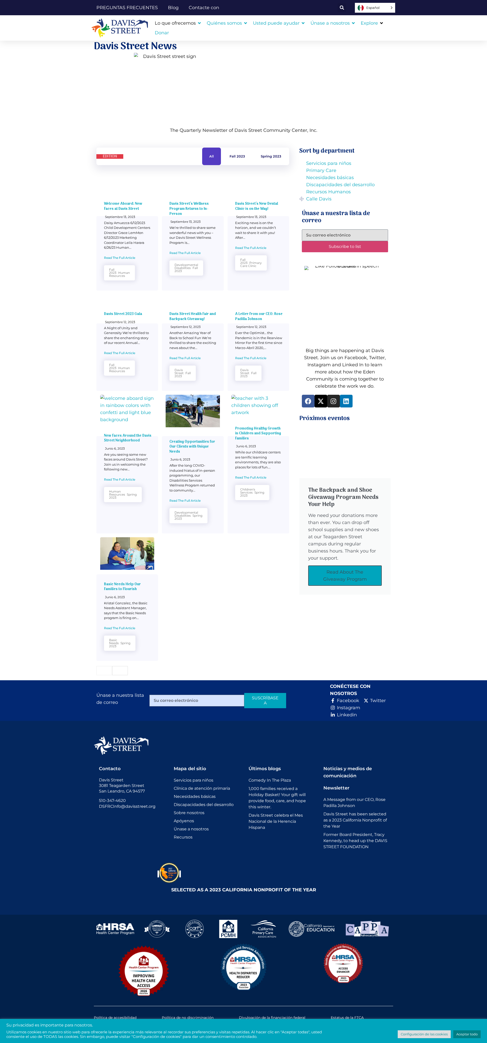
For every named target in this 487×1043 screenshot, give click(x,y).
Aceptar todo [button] (467, 1034)
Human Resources (119, 274)
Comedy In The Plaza (270, 780)
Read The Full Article (119, 258)
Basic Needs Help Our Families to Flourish (122, 586)
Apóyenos (184, 820)
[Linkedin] (346, 401)
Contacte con (204, 7)
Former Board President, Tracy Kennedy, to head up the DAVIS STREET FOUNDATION (355, 840)
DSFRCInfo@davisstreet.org (127, 806)
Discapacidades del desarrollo (204, 804)
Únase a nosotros (191, 829)
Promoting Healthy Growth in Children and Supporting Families (258, 433)
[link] (121, 28)
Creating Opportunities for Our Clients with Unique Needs (192, 447)
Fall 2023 (237, 156)
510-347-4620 (112, 800)
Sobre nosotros (189, 812)
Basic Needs (114, 641)
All (211, 156)
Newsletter (336, 788)
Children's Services (247, 490)
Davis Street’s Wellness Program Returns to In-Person (189, 209)
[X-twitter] (321, 401)
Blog (173, 7)
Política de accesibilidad (115, 1017)
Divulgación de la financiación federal (272, 1017)
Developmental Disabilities (186, 266)
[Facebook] (308, 401)
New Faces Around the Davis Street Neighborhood (127, 438)
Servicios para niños (193, 780)
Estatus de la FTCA (347, 1017)
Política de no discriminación (188, 1017)
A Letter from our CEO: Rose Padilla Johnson (259, 316)
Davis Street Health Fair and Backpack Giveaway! (192, 316)
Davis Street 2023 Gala (123, 314)
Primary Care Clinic (251, 264)
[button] (342, 7)
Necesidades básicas (195, 796)
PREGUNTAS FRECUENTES (127, 7)
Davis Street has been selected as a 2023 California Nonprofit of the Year (355, 820)
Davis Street (179, 371)
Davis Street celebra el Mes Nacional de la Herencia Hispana (276, 821)
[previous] (104, 670)
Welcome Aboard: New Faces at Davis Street (123, 206)
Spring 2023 (271, 156)
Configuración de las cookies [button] (424, 1034)
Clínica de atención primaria (202, 788)
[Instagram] (333, 401)
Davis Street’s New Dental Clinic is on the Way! (256, 206)
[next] (120, 670)
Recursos (183, 837)
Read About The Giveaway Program (345, 575)
